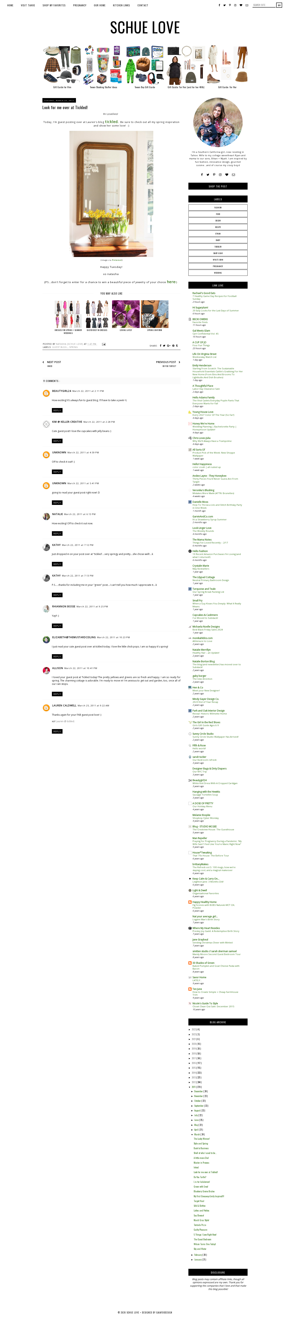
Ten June (197, 989)
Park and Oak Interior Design (209, 710)
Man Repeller (200, 838)
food (218, 214)
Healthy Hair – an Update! (206, 652)
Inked (196, 1167)
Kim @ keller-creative (67, 421)
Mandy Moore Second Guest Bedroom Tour (217, 954)
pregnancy (218, 266)
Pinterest (117, 260)
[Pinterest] (214, 174)
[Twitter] (208, 174)
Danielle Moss (200, 502)
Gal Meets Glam (201, 330)
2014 (194, 1072)
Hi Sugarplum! (200, 307)
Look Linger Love (202, 528)
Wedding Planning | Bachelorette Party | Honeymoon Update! (215, 428)
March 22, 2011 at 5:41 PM (83, 483)
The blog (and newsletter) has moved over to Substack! (217, 666)
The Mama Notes (202, 539)
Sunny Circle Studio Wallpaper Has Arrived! (216, 736)
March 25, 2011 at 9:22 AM (93, 705)
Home (10, 5)
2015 (194, 1067)
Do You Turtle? (200, 1177)
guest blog (60, 347)
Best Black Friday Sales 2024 (208, 629)
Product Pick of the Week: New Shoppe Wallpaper (214, 454)
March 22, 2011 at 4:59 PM (83, 452)
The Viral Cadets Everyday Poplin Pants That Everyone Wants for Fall (216, 402)
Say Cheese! (199, 1215)
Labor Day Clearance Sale (206, 388)
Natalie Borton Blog (204, 661)
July (196, 1115)
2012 (194, 1082)
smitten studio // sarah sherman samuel (215, 951)
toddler (218, 246)
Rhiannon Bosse (63, 606)
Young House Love (203, 412)
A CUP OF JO (199, 342)
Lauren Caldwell (64, 705)
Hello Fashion (200, 551)
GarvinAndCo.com (203, 516)
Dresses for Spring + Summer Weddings (68, 331)
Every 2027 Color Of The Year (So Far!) (213, 414)
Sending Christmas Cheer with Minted (213, 942)
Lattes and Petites (201, 1210)
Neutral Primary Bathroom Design (211, 580)
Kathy (56, 545)
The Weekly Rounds (203, 530)
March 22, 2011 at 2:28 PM (99, 421)
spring (73, 347)
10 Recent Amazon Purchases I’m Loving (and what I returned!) (217, 555)
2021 (194, 1039)
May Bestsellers (201, 568)
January (198, 1259)
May (196, 1124)
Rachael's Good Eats (204, 293)
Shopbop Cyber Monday (206, 817)
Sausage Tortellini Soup (205, 794)
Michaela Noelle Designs (206, 626)
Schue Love (145, 27)
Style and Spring (201, 1143)
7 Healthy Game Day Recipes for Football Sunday (215, 297)
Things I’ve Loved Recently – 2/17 (210, 542)
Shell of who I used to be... (205, 1153)
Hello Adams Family (204, 397)
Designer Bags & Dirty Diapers (209, 768)
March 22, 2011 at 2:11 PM (88, 390)
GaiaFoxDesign (164, 1312)
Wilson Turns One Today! (205, 1244)
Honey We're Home (203, 423)
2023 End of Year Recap (205, 701)
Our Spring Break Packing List (208, 591)
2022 (194, 1034)
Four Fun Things (201, 345)
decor (218, 220)
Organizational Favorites (206, 893)
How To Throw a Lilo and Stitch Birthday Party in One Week (217, 506)
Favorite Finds (200, 322)
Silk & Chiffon (200, 1205)
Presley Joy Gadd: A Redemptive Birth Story (216, 931)
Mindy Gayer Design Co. (206, 699)
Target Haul (199, 1201)
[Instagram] (220, 174)
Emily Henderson (202, 365)
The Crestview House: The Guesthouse (213, 829)
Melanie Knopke (201, 815)
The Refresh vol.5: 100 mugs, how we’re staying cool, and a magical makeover (214, 869)
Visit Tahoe (28, 5)
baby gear (218, 253)
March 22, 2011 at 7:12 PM (78, 544)
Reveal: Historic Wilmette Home (210, 713)
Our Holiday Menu (202, 806)
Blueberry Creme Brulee (204, 1191)
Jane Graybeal (200, 939)
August (197, 1110)
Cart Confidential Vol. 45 (206, 333)
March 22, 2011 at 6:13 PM (80, 514)
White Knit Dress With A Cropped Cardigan (215, 783)
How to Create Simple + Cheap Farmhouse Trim (215, 993)
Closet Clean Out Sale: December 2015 (213, 1006)
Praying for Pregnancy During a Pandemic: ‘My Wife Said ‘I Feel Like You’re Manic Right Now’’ (217, 843)
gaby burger (199, 675)
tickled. (112, 121)
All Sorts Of (199, 449)
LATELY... (197, 980)
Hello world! (199, 748)
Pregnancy (79, 5)
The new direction (202, 678)
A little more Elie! (201, 1157)
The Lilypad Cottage (204, 577)
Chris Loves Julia (201, 438)
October (197, 1100)
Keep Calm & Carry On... (206, 878)
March (197, 1134)
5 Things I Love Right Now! (205, 1234)
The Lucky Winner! (202, 1138)
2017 (194, 1058)
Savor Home (199, 977)
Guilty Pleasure (200, 1229)
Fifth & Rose (199, 745)
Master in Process (201, 1162)
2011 (194, 1087)
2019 (194, 1048)
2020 (194, 1043)
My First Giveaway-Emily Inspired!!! (209, 1196)
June (196, 1120)
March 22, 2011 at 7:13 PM (78, 575)
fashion (218, 207)
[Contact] (233, 174)
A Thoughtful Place (203, 385)
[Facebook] (202, 174)
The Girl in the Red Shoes (206, 722)
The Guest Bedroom (202, 1239)
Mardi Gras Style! (201, 1220)
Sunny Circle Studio (203, 733)
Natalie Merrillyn (202, 649)
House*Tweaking (202, 852)
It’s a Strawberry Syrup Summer (210, 519)
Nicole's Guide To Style (205, 1003)
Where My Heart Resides (206, 928)
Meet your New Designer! (206, 690)
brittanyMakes (200, 864)
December (198, 1091)
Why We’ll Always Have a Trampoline (212, 440)
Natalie (57, 514)
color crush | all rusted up (207, 467)
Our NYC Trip (200, 771)
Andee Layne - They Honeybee (209, 475)
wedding (218, 272)
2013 (194, 1077)
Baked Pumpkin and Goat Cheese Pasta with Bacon (216, 967)
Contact (143, 5)
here (171, 281)
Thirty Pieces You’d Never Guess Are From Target (215, 480)
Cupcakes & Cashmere (205, 615)
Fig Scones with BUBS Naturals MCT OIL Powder (214, 906)
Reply (57, 410)
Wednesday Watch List (204, 356)
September (199, 1105)
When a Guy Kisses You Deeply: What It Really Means (217, 605)
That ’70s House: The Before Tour (211, 855)
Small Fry (197, 600)
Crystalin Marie (201, 565)
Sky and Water (200, 1248)
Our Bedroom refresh (205, 759)
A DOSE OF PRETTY (203, 803)
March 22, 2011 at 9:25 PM (92, 606)
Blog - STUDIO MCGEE (205, 826)
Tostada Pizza (200, 1224)
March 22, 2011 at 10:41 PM (80, 668)
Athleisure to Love (202, 641)
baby (218, 240)
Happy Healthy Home (205, 902)
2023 (194, 1029)
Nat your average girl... (205, 916)
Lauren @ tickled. (65, 721)
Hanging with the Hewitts (206, 791)
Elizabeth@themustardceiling (74, 637)
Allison (57, 668)
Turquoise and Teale (204, 589)
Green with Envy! (201, 1186)
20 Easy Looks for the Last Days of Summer (216, 310)
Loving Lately (126, 330)
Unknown (59, 452)
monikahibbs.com (203, 638)
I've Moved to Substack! (205, 617)
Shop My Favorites (54, 5)
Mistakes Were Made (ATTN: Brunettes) (213, 493)
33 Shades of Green (203, 963)
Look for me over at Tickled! (206, 1172)
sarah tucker (199, 757)
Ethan (218, 233)
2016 (194, 1063)
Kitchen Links (121, 5)
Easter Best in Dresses (97, 330)
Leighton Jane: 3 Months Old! (208, 881)
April (196, 1129)
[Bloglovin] (226, 174)
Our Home (100, 5)
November (198, 1096)
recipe (218, 227)
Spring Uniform (154, 330)
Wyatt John (218, 259)
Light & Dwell (200, 890)
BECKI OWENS (200, 319)
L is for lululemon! (202, 1181)
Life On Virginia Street (204, 354)
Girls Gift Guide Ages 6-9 (206, 725)
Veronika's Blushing (203, 490)
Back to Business (201, 1148)
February (198, 1254)
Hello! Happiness (202, 464)
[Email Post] (103, 344)
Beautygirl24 (61, 391)
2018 (194, 1053)
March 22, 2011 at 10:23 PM (113, 637)
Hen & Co (198, 687)
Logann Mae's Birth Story (206, 919)
